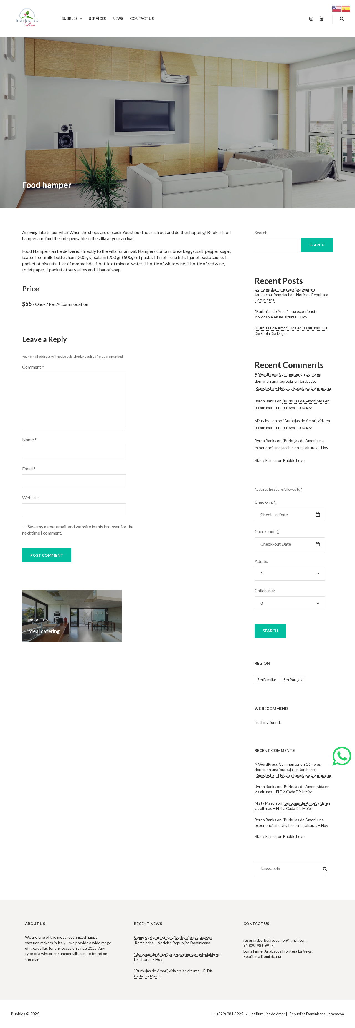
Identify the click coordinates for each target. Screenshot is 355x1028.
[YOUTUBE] (322, 18)
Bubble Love (294, 460)
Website (30, 497)
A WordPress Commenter (277, 374)
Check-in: (265, 502)
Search (261, 232)
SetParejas (292, 679)
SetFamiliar (266, 679)
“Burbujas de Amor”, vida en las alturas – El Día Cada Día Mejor (292, 789)
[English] (336, 8)
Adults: (261, 561)
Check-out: (267, 531)
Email (29, 468)
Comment (33, 366)
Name (29, 439)
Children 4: (265, 590)
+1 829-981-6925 (258, 945)
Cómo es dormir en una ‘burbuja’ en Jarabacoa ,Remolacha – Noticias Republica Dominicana (291, 294)
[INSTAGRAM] (311, 18)
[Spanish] (346, 8)
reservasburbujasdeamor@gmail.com (274, 940)
